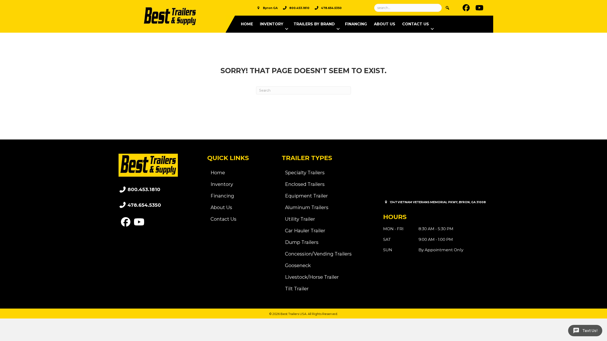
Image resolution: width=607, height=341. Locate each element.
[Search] (447, 8)
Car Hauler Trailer (305, 230)
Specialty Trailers (305, 172)
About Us (384, 24)
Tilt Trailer (297, 289)
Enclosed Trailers (305, 184)
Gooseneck (298, 265)
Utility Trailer (300, 219)
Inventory (271, 24)
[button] (286, 29)
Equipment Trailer (306, 196)
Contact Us (415, 24)
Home (247, 24)
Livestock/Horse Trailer (312, 277)
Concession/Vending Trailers (318, 254)
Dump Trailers (301, 242)
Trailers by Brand (314, 24)
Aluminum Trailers (306, 207)
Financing (356, 24)
